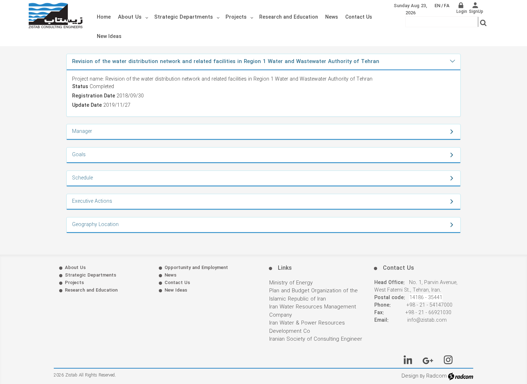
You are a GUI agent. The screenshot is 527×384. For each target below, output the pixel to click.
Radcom (436, 376)
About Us (75, 268)
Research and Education (91, 290)
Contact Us (177, 283)
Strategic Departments (90, 275)
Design (410, 376)
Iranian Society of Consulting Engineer (315, 339)
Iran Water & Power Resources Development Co (307, 327)
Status (80, 87)
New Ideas (176, 290)
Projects (74, 283)
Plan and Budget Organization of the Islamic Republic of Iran (313, 295)
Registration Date (93, 96)
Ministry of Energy (291, 283)
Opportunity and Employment (196, 268)
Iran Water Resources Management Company (312, 311)
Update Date (87, 105)
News (170, 275)
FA (447, 6)
